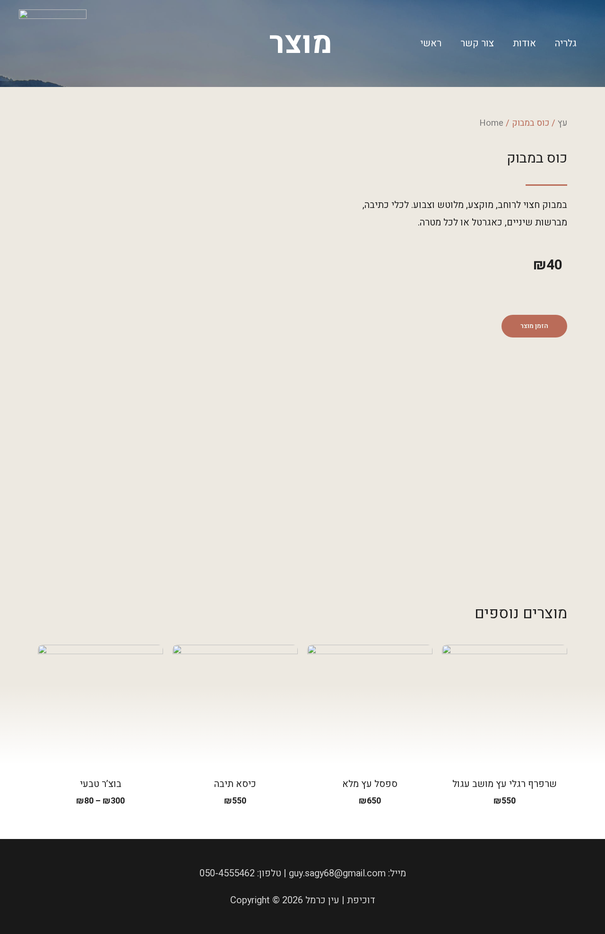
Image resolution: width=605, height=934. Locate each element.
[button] (534, 326)
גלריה (566, 43)
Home (491, 123)
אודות (524, 43)
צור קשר (477, 43)
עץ (562, 123)
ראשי (430, 43)
